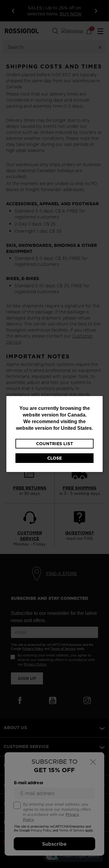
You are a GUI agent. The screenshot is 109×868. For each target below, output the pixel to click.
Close (54, 458)
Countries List (54, 444)
